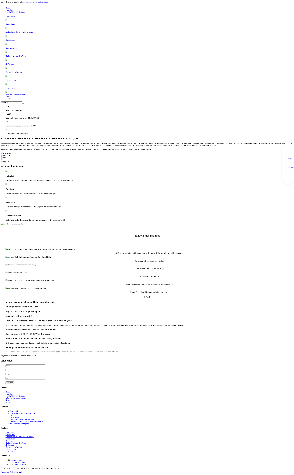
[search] (23, 103)
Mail (20, 472)
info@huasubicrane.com (18, 460)
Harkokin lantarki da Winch (16, 443)
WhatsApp (14, 472)
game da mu (10, 10)
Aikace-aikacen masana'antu (16, 94)
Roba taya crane (11, 441)
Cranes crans (10, 439)
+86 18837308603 (18, 462)
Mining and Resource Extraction (22, 419)
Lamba (8, 98)
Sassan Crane (10, 451)
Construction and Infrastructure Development (26, 421)
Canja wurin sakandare (14, 447)
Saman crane (10, 433)
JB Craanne (10, 445)
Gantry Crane (10, 435)
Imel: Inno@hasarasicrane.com (37, 2)
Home (8, 8)
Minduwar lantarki (12, 449)
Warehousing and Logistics (20, 424)
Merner (12, 415)
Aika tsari (9, 383)
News (8, 96)
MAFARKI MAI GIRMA (15, 12)
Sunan (7, 472)
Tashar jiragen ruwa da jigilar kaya (22, 413)
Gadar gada (14, 411)
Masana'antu (14, 417)
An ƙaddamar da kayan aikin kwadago (20, 437)
